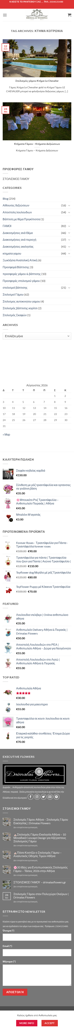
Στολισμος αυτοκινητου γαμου (21, 301)
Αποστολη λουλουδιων (17, 212)
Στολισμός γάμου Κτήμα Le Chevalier (37, 80)
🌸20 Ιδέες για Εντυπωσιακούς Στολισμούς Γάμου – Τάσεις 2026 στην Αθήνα (40, 869)
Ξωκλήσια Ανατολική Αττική (20, 260)
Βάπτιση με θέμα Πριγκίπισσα (21, 219)
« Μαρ (6, 434)
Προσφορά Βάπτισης (16, 267)
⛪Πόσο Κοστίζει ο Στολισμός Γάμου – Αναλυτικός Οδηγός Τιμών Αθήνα (37, 854)
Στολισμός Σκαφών (15, 315)
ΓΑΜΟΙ (7, 226)
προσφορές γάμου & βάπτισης (22, 274)
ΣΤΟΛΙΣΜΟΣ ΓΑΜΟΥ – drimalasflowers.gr (39, 882)
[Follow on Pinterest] (56, 797)
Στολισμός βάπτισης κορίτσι (20, 308)
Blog (5, 198)
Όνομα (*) (8, 930)
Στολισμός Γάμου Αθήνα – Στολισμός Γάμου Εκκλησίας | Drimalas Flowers (40, 821)
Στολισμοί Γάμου (13, 294)
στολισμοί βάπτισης (15, 287)
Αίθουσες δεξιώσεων (16, 205)
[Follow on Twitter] (44, 797)
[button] (5, 15)
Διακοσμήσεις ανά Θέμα (18, 232)
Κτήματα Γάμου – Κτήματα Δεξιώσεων (37, 143)
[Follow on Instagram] (37, 797)
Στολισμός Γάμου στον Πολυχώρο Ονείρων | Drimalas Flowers (41, 895)
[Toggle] (69, 205)
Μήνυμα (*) (9, 961)
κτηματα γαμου (12, 253)
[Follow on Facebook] (31, 797)
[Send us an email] (50, 797)
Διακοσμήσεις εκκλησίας (18, 246)
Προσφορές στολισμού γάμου (21, 280)
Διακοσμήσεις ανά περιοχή (19, 239)
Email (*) (7, 945)
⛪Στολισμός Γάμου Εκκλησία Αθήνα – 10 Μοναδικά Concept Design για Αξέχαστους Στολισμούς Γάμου (39, 838)
